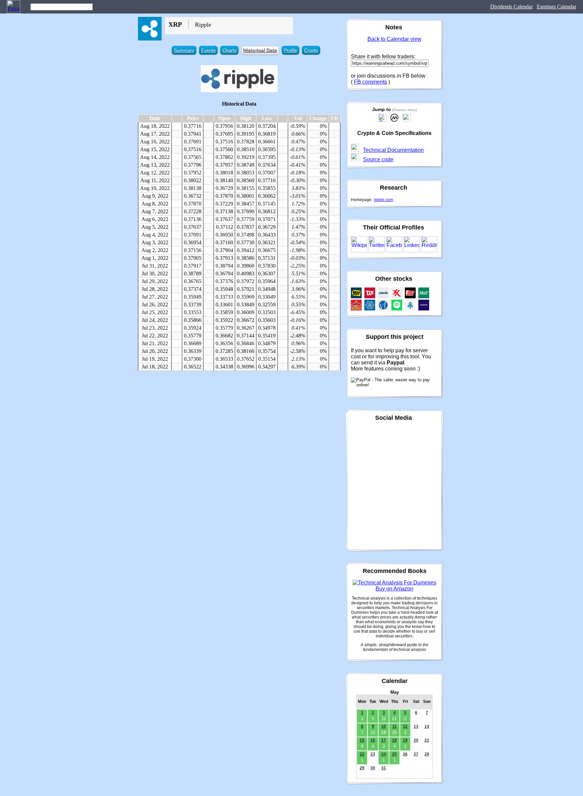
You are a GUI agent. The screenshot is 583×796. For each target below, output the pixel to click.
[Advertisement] (239, 425)
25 (394, 754)
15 (362, 740)
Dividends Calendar (511, 6)
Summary (184, 50)
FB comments (370, 82)
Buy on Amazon (394, 589)
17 (383, 740)
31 (383, 768)
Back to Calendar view (394, 39)
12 (405, 726)
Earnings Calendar (556, 6)
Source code (378, 159)
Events (208, 50)
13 (416, 726)
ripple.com (383, 199)
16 (372, 740)
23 (372, 754)
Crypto (311, 50)
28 (426, 754)
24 (383, 754)
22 (362, 754)
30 (372, 768)
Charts (229, 50)
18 (394, 740)
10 (383, 726)
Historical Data (260, 50)
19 (405, 740)
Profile (290, 50)
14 (426, 726)
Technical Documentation (393, 150)
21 (426, 740)
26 (405, 754)
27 (416, 754)
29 (362, 768)
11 (394, 726)
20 (416, 740)
